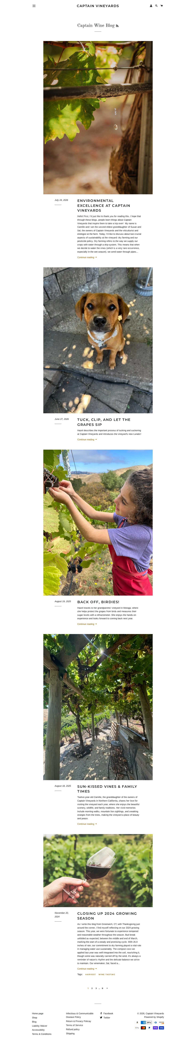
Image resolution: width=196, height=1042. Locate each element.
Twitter (106, 1017)
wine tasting (107, 974)
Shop (34, 1017)
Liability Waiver (39, 1026)
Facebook (108, 1013)
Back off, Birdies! (98, 602)
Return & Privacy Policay (78, 1021)
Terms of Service (74, 1025)
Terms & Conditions (41, 1034)
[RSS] (117, 26)
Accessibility (38, 1030)
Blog (34, 1022)
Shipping (70, 1033)
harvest (90, 974)
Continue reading (86, 257)
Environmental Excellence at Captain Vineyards (103, 206)
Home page (37, 1013)
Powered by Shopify (154, 1017)
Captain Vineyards (98, 6)
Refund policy (73, 1029)
